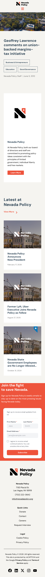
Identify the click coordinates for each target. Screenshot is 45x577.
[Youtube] (35, 570)
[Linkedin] (16, 570)
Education (10, 69)
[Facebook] (10, 570)
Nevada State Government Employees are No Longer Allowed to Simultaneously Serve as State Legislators (22, 366)
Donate (22, 511)
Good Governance (28, 69)
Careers (22, 520)
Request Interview (22, 525)
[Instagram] (29, 570)
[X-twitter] (22, 570)
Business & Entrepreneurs (17, 62)
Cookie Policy (22, 538)
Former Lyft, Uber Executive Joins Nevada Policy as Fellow (22, 309)
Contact (22, 516)
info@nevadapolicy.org (22, 499)
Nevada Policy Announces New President (17, 256)
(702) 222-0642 (22, 494)
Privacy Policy (22, 542)
